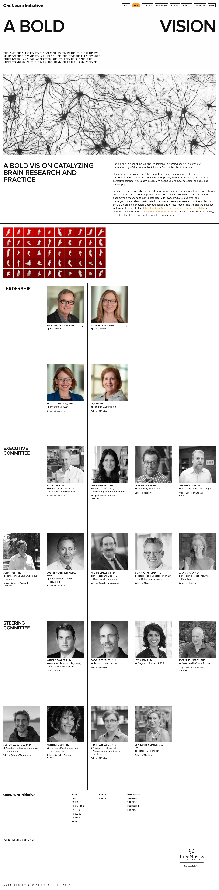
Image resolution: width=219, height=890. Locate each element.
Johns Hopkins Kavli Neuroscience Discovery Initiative (174, 208)
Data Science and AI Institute (156, 211)
